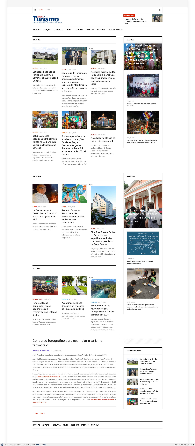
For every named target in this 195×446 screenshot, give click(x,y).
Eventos (90, 30)
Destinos (79, 30)
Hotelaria (58, 30)
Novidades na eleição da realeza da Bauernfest (103, 139)
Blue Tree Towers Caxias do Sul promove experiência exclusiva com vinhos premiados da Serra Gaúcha (103, 238)
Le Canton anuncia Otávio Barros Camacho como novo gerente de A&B (44, 215)
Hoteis (34, 207)
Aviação (47, 30)
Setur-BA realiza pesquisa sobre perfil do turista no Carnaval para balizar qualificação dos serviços (44, 142)
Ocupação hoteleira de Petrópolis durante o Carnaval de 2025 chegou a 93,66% (45, 76)
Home (41, 10)
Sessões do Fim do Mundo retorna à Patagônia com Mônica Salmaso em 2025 (102, 310)
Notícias (36, 30)
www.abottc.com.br (39, 402)
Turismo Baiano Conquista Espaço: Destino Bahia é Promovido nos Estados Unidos (44, 309)
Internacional (37, 299)
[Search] (159, 10)
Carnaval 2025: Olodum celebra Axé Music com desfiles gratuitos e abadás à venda (142, 142)
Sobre (48, 10)
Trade (68, 30)
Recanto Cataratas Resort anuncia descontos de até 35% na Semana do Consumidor (73, 216)
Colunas (101, 30)
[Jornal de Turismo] (52, 19)
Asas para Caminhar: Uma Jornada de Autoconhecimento (140, 262)
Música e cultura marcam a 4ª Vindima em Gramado (142, 105)
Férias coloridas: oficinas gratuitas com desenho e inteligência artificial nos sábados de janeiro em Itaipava (142, 307)
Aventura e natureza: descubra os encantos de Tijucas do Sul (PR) (73, 306)
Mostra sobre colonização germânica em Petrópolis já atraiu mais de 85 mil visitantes (142, 215)
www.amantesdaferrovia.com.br (49, 376)
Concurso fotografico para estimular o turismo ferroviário (67, 343)
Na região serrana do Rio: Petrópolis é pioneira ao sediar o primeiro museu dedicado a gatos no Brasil (103, 78)
